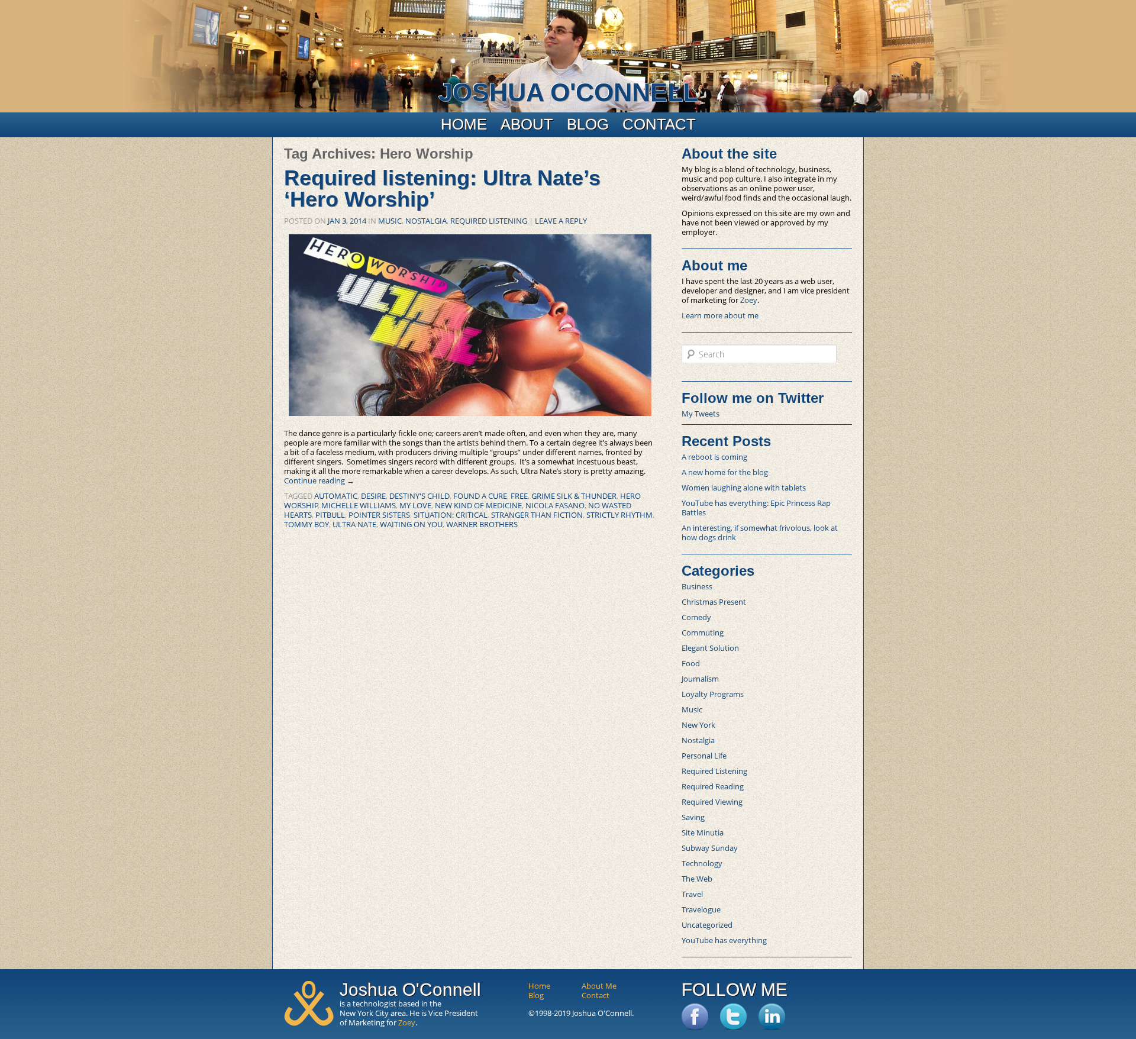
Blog (588, 124)
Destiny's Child (419, 496)
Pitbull (330, 514)
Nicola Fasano (555, 505)
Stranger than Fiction (537, 514)
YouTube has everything (724, 940)
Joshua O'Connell (568, 92)
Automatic (335, 496)
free (519, 496)
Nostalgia (426, 220)
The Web (697, 878)
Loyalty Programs (713, 694)
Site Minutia (703, 832)
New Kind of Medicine (478, 505)
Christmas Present (714, 601)
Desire (373, 496)
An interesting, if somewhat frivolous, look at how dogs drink (760, 532)
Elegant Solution (710, 648)
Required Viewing (712, 801)
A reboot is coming (714, 456)
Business (697, 586)
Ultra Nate (354, 524)
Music (390, 220)
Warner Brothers (482, 524)
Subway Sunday (710, 848)
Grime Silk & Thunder (574, 496)
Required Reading (713, 786)
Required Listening (488, 220)
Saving (693, 817)
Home (464, 124)
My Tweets (700, 413)
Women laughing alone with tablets (744, 487)
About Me (599, 985)
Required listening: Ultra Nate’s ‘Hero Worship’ (442, 188)
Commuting (703, 632)
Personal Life (704, 755)
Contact (659, 124)
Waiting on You (411, 524)
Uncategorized (707, 924)
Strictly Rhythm (619, 514)
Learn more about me (720, 315)
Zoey (748, 300)
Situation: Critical (451, 514)
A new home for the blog (725, 472)
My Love (415, 505)
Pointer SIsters (379, 514)
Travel (692, 894)
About (527, 124)
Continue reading (319, 480)
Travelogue (701, 909)
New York (698, 724)
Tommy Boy (306, 524)
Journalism (700, 678)
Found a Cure (480, 496)
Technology (702, 863)
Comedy (696, 617)
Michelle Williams (358, 505)
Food (691, 663)
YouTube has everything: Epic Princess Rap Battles (756, 508)
